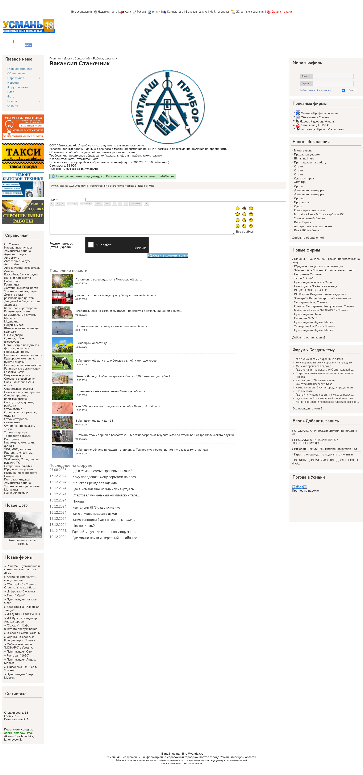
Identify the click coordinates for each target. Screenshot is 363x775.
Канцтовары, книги (17, 311)
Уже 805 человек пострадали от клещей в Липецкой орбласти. (118, 406)
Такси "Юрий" (16, 595)
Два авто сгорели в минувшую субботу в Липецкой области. (116, 295)
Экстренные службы (18, 466)
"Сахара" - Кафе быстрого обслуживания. (21, 627)
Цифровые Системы (21, 591)
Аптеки (9, 271)
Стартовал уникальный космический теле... (106, 495)
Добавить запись (322, 420)
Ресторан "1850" (18, 655)
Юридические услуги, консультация (20, 578)
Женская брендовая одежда (94, 483)
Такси (8, 429)
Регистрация (324, 90)
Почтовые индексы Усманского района (17, 481)
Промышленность (16, 351)
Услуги (156, 11)
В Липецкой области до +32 (94, 343)
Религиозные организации (22, 368)
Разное (9, 476)
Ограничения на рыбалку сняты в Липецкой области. (111, 326)
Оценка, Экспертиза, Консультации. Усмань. (20, 638)
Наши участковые (16, 493)
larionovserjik (13, 739)
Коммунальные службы (20, 314)
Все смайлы (244, 231)
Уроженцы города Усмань (21, 486)
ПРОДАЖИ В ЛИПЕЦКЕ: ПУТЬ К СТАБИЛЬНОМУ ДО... (315, 441)
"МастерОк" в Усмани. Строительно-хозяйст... (20, 585)
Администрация (15, 254)
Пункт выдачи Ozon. (20, 651)
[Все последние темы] (307, 408)
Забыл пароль (307, 90)
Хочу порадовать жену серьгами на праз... (105, 477)
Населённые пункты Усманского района (18, 249)
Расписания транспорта (20, 472)
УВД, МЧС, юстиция (18, 449)
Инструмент (12, 439)
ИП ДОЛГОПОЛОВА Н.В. (24, 614)
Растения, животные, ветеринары (18, 454)
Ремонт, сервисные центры (22, 365)
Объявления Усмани (315, 117)
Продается (301, 202)
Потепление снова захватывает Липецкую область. (110, 391)
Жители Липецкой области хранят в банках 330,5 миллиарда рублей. (123, 376)
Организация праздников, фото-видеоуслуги (22, 346)
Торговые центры (16, 432)
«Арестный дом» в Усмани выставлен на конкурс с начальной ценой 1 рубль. (128, 310)
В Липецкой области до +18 (94, 420)
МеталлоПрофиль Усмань (319, 113)
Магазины (11, 489)
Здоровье (10, 304)
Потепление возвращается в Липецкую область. (108, 279)
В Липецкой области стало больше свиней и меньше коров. (116, 360)
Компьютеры (175, 11)
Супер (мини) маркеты (20, 425)
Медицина (11, 321)
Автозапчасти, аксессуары (22, 267)
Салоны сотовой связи (19, 378)
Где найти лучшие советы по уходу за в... (104, 532)
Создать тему (322, 349)
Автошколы (12, 257)
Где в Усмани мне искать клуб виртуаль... (104, 489)
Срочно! (299, 186)
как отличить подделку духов (94, 513)
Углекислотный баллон (310, 218)
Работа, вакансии (105, 58)
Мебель (9, 318)
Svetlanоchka (24, 736)
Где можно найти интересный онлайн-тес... (105, 538)
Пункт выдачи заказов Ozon (313, 282)
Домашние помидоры (309, 190)
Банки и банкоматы (17, 277)
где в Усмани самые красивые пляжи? (102, 471)
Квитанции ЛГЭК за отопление (96, 507)
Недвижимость (107, 11)
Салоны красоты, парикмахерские (16, 397)
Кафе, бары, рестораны (20, 308)
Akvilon (9, 736)
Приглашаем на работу (310, 162)
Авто (128, 11)
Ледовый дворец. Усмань (317, 121)
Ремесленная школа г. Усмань (23, 542)
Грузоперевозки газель (309, 210)
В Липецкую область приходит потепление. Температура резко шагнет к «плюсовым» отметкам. (142, 449)
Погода (78, 501)
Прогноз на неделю (305, 490)
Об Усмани (11, 244)
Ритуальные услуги (17, 375)
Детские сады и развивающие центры (19, 296)
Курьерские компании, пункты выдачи (19, 360)
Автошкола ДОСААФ (315, 125)
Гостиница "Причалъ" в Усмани (322, 129)
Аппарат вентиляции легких (313, 226)
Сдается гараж (304, 178)
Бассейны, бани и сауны (21, 274)
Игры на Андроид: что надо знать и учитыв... (324, 454)
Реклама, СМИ (14, 372)
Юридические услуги (18, 469)
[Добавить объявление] (308, 237)
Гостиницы (11, 284)
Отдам (298, 166)
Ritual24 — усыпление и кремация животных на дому (22, 569)
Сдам (298, 206)
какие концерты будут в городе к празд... (103, 519)
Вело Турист (302, 222)
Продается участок (307, 154)
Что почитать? (83, 526)
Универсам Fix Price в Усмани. (315, 326)
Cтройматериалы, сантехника (16, 420)
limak (29, 732)
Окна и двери (13, 335)
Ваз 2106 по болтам (308, 230)
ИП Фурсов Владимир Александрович (20, 619)
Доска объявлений (77, 58)
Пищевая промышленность (23, 355)
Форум (299, 349)
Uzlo (151, 185)
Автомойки (11, 264)
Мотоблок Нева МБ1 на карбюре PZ (319, 214)
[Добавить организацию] (308, 337)
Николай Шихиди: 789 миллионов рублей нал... (326, 448)
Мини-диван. (303, 150)
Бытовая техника (197, 11)
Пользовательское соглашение (181, 763)
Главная (55, 58)
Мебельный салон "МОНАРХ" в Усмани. (18, 645)
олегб (8, 732)
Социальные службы (18, 388)
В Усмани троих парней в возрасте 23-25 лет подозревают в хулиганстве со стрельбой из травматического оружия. (155, 435)
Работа (141, 11)
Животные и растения (250, 11)
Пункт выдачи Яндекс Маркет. (314, 322)
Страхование (13, 409)
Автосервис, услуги (17, 261)
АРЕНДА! (300, 182)
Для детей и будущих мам (22, 301)
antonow (19, 732)
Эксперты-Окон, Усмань (23, 632)
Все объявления (81, 11)
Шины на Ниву (304, 158)
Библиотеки (12, 281)
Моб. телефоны (219, 11)
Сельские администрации (22, 392)
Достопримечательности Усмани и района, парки (21, 289)
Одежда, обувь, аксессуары (14, 340)
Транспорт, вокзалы (17, 435)
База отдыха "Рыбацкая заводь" (316, 286)
